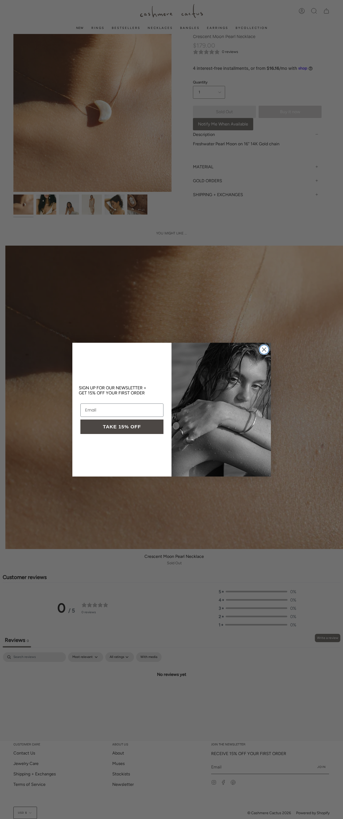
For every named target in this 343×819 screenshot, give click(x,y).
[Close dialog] (264, 349)
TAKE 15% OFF (122, 426)
